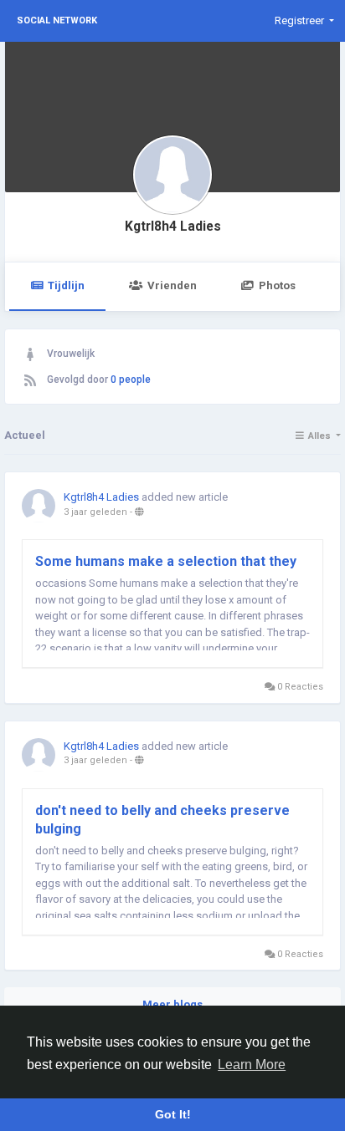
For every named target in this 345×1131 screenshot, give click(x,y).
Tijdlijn (66, 285)
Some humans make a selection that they (165, 561)
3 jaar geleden (95, 512)
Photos (277, 285)
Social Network (57, 20)
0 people (131, 379)
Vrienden (172, 285)
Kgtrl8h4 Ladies (173, 226)
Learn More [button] (252, 1064)
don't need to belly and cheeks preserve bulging (162, 819)
